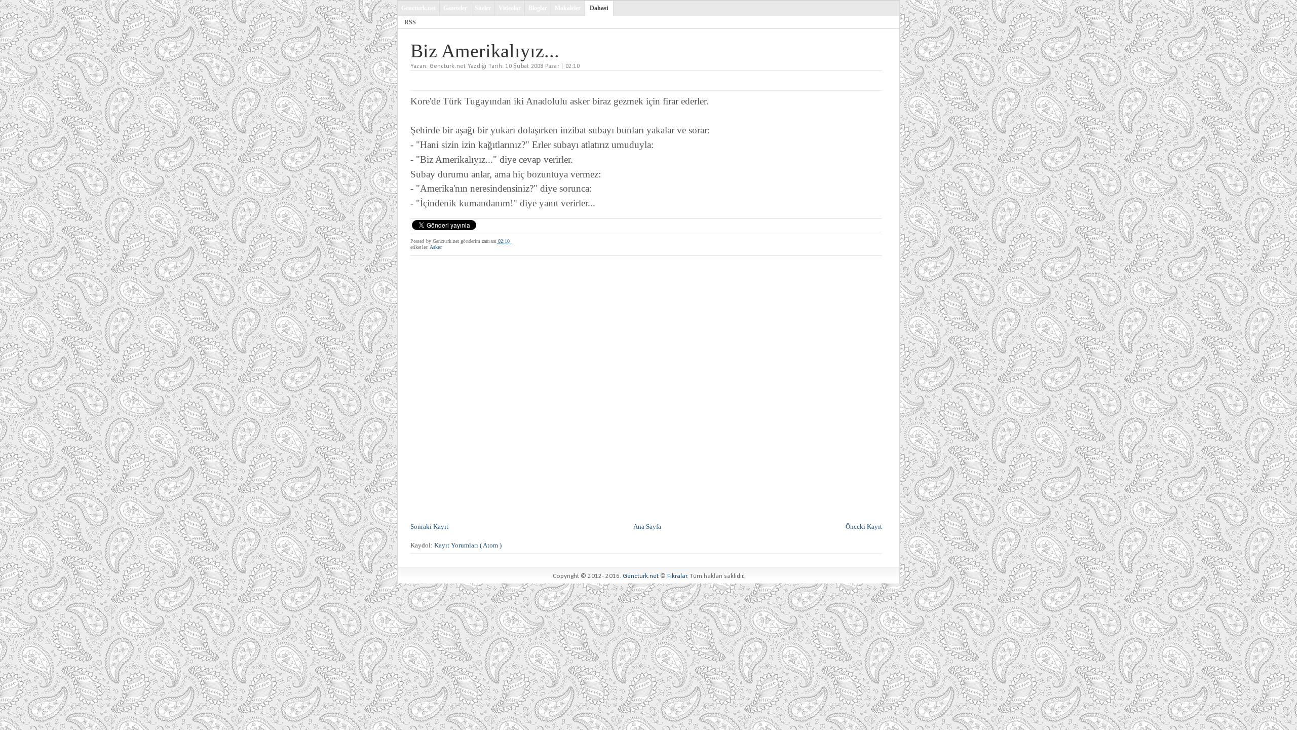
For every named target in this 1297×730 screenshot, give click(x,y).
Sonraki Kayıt (429, 526)
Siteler (483, 8)
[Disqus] (646, 388)
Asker (436, 247)
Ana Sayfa (647, 526)
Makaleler (568, 8)
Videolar (510, 8)
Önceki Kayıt (864, 526)
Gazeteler (455, 8)
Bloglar (537, 8)
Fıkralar (677, 576)
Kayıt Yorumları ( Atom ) (468, 545)
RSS (410, 22)
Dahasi (599, 8)
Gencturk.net (418, 8)
